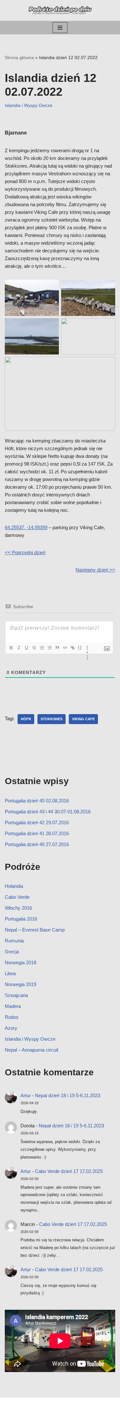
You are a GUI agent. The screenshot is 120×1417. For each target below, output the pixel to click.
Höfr (26, 719)
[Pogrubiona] (11, 648)
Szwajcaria (16, 995)
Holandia (14, 886)
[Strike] (34, 648)
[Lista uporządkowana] (41, 648)
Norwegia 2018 (20, 962)
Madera (13, 1006)
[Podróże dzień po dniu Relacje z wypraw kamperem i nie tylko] (60, 10)
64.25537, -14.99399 (26, 527)
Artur (25, 1095)
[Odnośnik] (72, 648)
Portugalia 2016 (21, 919)
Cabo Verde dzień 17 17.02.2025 (69, 1171)
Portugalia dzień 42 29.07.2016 (37, 822)
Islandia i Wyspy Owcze (28, 105)
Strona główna (19, 57)
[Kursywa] (18, 648)
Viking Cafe (83, 719)
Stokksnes (51, 719)
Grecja (12, 951)
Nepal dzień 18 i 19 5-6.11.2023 (67, 1095)
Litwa (10, 973)
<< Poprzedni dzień (25, 552)
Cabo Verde (17, 897)
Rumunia (14, 940)
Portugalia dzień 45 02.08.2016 (37, 800)
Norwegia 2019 (20, 984)
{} (80, 647)
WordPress (80, 1410)
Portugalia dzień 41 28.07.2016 (37, 833)
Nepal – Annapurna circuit (31, 1050)
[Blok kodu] (64, 648)
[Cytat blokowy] (57, 648)
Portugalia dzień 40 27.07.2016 (37, 844)
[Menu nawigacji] (60, 27)
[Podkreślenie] (26, 648)
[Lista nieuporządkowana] (49, 648)
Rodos (12, 1017)
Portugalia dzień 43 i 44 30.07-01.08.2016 (48, 811)
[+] (87, 648)
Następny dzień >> (95, 570)
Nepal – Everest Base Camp (35, 929)
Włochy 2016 (18, 908)
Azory (11, 1028)
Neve (33, 1410)
